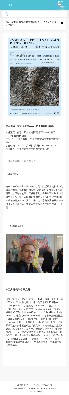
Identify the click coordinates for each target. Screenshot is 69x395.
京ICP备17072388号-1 (34, 391)
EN (11, 5)
